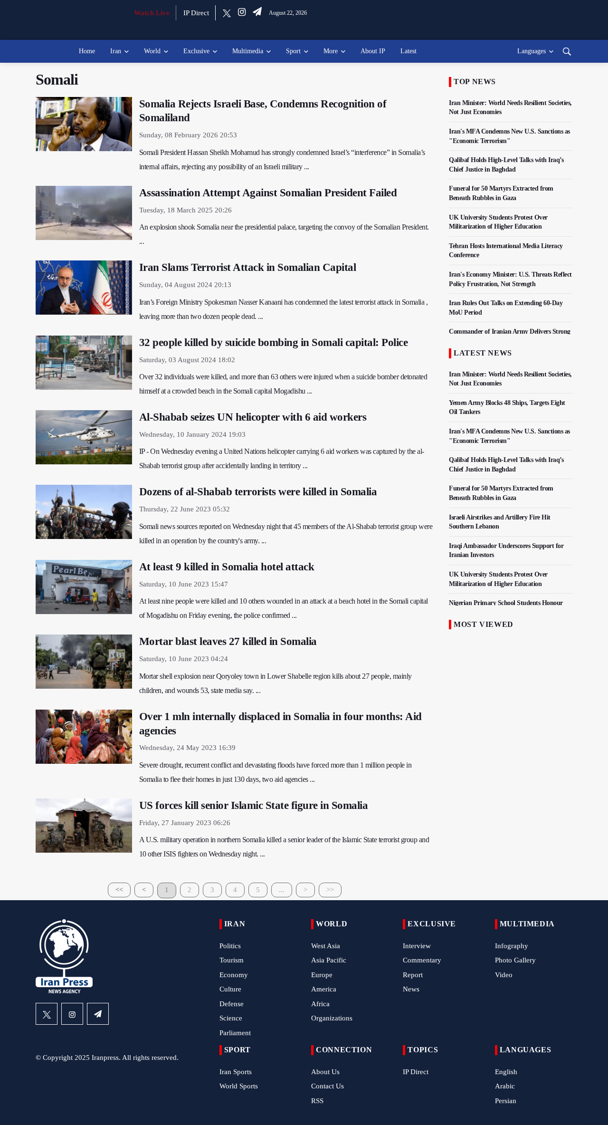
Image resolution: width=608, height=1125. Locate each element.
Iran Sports (235, 1072)
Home (87, 51)
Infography (511, 946)
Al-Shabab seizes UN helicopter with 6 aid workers (253, 417)
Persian (505, 1101)
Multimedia (247, 51)
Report (413, 975)
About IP (373, 51)
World (152, 51)
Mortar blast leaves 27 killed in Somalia (228, 641)
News (411, 989)
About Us (325, 1072)
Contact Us (327, 1086)
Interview (417, 946)
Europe (321, 975)
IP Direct (196, 13)
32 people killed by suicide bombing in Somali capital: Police (273, 342)
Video (504, 975)
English (506, 1072)
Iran (115, 51)
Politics (230, 946)
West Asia (325, 946)
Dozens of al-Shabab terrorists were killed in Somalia (258, 492)
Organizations (331, 1018)
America (323, 989)
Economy (233, 975)
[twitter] (227, 12)
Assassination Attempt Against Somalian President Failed (268, 193)
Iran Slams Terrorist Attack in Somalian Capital (247, 267)
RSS (317, 1101)
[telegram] (257, 12)
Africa (320, 1004)
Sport (293, 51)
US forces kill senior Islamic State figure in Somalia (253, 805)
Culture (230, 989)
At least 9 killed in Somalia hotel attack (226, 567)
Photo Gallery (515, 960)
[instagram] (242, 13)
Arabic (505, 1086)
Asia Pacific (328, 960)
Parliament (235, 1033)
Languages (531, 51)
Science (230, 1018)
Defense (231, 1004)
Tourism (231, 960)
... (282, 890)
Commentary (422, 960)
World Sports (238, 1086)
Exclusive (196, 51)
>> (330, 890)
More (330, 51)
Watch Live (152, 13)
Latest (408, 51)
